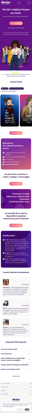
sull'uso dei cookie (9, 406)
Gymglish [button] (3, 390)
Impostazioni (20, 409)
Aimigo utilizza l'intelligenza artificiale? (14, 365)
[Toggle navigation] (29, 2)
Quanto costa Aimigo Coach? (10, 369)
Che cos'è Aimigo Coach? (9, 349)
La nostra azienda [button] (5, 383)
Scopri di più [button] (16, 376)
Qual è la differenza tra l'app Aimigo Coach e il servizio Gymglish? (13, 359)
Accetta (27, 409)
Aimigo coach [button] (4, 387)
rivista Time (25, 34)
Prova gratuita (16, 23)
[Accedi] (19, 2)
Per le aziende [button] (4, 394)
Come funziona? (6, 354)
